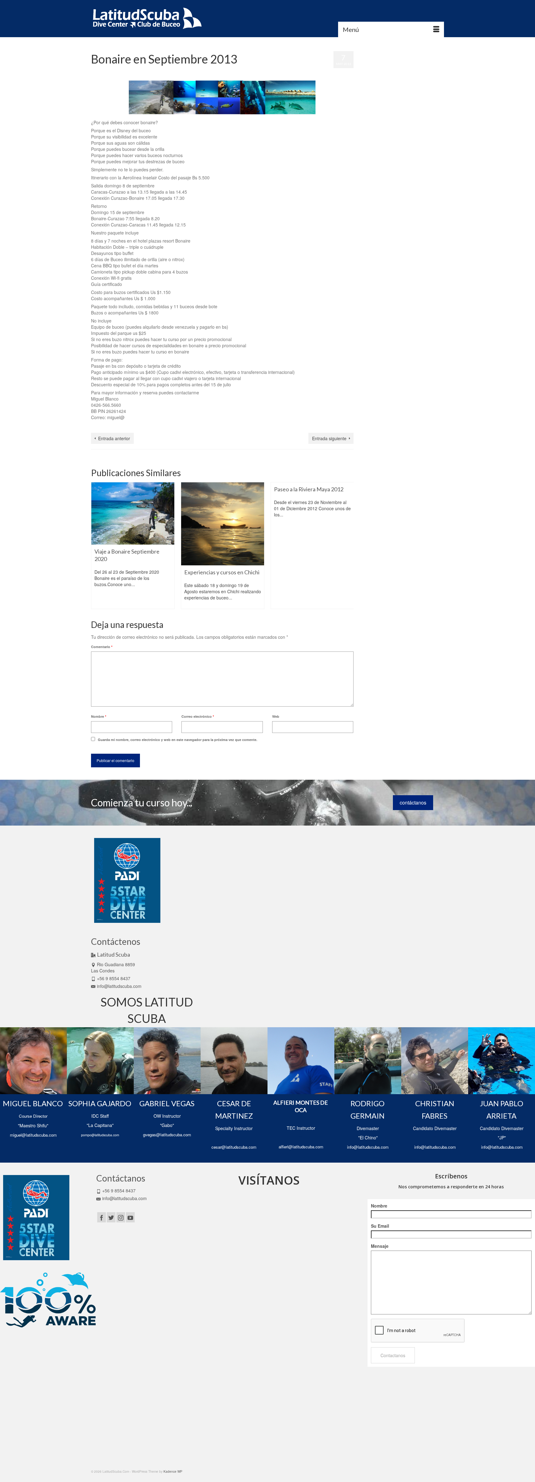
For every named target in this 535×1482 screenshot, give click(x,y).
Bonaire (99, 426)
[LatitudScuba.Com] (146, 18)
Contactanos (393, 1355)
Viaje (139, 426)
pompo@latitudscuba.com (100, 1135)
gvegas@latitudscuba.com (167, 1135)
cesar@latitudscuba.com (233, 1147)
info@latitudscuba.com (119, 986)
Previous (96, 545)
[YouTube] (130, 1217)
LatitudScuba (180, 71)
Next (348, 545)
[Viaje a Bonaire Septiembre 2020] (132, 513)
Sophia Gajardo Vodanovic (121, 71)
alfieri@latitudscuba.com (301, 1147)
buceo (111, 426)
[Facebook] (101, 1217)
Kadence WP (172, 1471)
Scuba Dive (126, 426)
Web (275, 716)
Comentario (101, 646)
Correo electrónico (197, 716)
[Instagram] (120, 1217)
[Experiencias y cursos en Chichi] (222, 523)
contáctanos (413, 802)
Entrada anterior (114, 438)
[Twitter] (111, 1217)
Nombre (98, 716)
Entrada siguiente (329, 438)
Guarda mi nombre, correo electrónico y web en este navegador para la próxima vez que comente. (177, 739)
